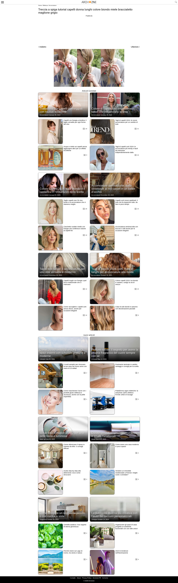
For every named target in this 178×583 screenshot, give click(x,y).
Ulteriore (135, 47)
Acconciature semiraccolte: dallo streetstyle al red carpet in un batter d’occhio (113, 188)
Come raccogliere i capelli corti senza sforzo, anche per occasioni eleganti (75, 309)
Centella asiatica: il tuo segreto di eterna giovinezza (75, 526)
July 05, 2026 (50, 359)
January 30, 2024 (54, 115)
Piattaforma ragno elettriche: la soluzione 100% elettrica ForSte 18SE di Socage (126, 393)
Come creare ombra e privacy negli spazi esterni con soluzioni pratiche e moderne (63, 352)
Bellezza (45, 5)
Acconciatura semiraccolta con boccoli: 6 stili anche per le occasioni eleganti (126, 229)
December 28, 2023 (107, 195)
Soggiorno (43, 519)
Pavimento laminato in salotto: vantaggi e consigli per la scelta (127, 365)
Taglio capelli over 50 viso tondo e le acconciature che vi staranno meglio (75, 202)
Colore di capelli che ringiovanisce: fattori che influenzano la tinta (113, 110)
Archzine (105, 578)
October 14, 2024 (103, 519)
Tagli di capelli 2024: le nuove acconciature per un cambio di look (126, 122)
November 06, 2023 (55, 275)
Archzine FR (97, 578)
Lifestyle (42, 359)
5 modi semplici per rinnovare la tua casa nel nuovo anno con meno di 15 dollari (75, 366)
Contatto (73, 578)
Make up (42, 439)
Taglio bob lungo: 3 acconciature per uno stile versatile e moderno (62, 270)
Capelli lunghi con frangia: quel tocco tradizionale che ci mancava (75, 282)
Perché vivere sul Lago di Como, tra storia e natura (73, 552)
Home (40, 5)
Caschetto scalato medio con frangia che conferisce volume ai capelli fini (75, 229)
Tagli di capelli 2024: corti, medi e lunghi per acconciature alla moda (112, 270)
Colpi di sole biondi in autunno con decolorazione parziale (126, 308)
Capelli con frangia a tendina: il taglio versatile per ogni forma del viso (75, 122)
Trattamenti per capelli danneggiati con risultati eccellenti (61, 110)
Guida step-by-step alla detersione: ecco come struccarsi (72, 473)
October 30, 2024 (53, 519)
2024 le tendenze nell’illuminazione (121, 552)
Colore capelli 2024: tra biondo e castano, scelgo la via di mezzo (126, 282)
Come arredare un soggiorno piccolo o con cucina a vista (62, 514)
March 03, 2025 (101, 439)
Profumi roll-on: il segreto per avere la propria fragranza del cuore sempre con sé (114, 352)
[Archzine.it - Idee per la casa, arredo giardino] (89, 2)
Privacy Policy (86, 578)
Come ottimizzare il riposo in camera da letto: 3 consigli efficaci (74, 446)
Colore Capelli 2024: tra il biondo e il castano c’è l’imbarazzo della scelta (62, 190)
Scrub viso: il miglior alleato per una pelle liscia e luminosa (62, 434)
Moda (93, 439)
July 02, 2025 (50, 439)
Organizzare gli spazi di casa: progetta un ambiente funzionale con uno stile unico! (126, 527)
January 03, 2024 (54, 195)
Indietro (42, 47)
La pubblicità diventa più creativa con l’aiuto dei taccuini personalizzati (114, 514)
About (79, 578)
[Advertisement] (89, 30)
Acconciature (52, 5)
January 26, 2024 (106, 115)
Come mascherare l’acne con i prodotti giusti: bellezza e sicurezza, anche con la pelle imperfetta (75, 394)
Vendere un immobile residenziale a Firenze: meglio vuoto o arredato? (126, 473)
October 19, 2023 (106, 275)
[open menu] (2, 2)
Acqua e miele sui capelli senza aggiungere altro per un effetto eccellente (75, 148)
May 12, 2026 (102, 359)
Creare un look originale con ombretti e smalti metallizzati (114, 434)
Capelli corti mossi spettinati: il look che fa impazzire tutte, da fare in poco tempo (126, 202)
